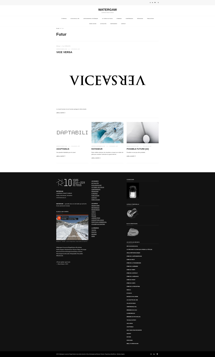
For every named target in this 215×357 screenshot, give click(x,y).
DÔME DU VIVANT (131, 279)
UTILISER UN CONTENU (98, 224)
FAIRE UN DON (92, 23)
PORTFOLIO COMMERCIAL (99, 222)
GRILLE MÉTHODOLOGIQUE (133, 252)
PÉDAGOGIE (140, 18)
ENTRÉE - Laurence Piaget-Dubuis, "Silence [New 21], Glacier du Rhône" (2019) (77, 241)
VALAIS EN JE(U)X (131, 303)
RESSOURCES (95, 209)
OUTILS (93, 214)
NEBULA (129, 289)
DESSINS (93, 234)
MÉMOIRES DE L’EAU (132, 310)
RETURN (129, 337)
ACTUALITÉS (103, 23)
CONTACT (123, 23)
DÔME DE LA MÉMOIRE (132, 266)
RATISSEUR (96, 149)
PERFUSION (130, 340)
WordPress (113, 354)
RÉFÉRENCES (95, 207)
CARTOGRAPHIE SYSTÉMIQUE (90, 18)
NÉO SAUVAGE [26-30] (132, 246)
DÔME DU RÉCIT (131, 259)
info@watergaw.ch (61, 197)
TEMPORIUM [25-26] (131, 306)
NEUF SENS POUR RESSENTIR (134, 330)
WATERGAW (107, 9)
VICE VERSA (64, 52)
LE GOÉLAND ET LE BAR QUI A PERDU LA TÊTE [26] (139, 249)
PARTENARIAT (113, 23)
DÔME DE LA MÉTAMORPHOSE (134, 256)
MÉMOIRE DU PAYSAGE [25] (133, 316)
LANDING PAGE (95, 218)
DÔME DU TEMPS (131, 269)
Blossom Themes (100, 354)
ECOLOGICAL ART (75, 18)
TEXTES (93, 230)
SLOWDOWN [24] (131, 313)
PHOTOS (93, 232)
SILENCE (129, 333)
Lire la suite (60, 112)
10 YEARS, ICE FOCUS (97, 187)
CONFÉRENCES (129, 18)
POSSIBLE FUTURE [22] (138, 149)
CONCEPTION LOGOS (97, 220)
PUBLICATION (150, 18)
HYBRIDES (119, 18)
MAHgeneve (58, 241)
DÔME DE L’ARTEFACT (132, 273)
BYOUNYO (129, 293)
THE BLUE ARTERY (131, 320)
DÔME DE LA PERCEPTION (133, 286)
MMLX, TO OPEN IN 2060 (132, 343)
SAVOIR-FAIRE (95, 205)
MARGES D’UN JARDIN (132, 296)
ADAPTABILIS (62, 149)
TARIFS (93, 212)
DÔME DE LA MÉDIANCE (133, 276)
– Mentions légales (120, 354)
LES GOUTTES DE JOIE (132, 300)
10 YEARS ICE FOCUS (107, 18)
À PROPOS (64, 18)
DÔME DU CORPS (131, 283)
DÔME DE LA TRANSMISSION (134, 263)
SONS (93, 236)
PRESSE (93, 216)
